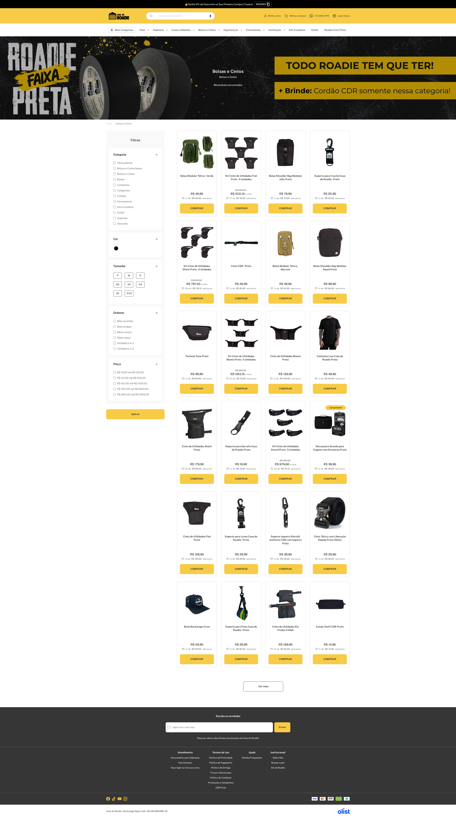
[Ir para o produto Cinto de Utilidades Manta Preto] (285, 333)
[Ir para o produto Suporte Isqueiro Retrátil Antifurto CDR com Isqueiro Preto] (285, 513)
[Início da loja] (119, 16)
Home (110, 123)
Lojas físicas (343, 16)
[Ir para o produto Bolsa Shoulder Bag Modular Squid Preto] (330, 242)
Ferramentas (253, 30)
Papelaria (158, 30)
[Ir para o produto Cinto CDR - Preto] (241, 242)
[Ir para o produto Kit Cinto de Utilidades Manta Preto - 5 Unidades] (241, 333)
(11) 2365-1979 (321, 16)
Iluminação (274, 30)
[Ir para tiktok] (114, 799)
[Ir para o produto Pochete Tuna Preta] (197, 333)
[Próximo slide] (213, 154)
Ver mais (263, 686)
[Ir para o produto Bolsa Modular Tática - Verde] (197, 152)
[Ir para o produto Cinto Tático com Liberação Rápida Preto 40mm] (330, 513)
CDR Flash (221, 787)
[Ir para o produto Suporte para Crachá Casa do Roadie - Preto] (330, 152)
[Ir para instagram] (125, 799)
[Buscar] (151, 15)
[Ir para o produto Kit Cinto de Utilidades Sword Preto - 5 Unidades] (285, 423)
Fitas (142, 30)
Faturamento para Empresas (185, 758)
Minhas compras (298, 16)
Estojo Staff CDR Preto (330, 626)
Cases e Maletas (181, 30)
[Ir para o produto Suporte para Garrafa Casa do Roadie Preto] (241, 423)
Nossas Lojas (277, 763)
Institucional (278, 752)
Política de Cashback (220, 777)
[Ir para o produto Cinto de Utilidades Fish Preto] (197, 513)
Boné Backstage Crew (197, 626)
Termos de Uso (220, 752)
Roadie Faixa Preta (335, 30)
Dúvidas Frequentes (252, 758)
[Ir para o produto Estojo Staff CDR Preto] (330, 603)
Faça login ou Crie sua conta (185, 768)
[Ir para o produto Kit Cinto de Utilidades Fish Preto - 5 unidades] (241, 152)
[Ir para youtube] (119, 799)
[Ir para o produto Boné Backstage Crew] (197, 603)
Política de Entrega (220, 768)
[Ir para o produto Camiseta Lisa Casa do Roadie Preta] (330, 333)
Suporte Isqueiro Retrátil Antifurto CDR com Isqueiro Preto (285, 540)
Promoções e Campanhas (221, 782)
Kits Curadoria (297, 30)
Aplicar (135, 414)
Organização (231, 30)
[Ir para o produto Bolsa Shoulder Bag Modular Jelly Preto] (285, 152)
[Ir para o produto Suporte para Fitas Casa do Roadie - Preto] (241, 603)
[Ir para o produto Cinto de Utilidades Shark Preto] (197, 423)
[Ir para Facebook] (108, 799)
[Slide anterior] (181, 154)
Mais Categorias (124, 30)
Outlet (314, 30)
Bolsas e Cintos (207, 30)
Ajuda (252, 752)
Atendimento (185, 752)
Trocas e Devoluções (220, 772)
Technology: (330, 811)
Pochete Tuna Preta (196, 356)
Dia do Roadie (278, 768)
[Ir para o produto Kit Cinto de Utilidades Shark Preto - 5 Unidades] (197, 242)
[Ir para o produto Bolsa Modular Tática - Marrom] (285, 242)
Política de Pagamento (220, 763)
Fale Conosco (185, 763)
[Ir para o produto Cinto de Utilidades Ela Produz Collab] (285, 603)
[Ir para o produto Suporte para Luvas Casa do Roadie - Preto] (241, 513)
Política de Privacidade (220, 758)
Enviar (282, 727)
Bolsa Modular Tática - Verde (196, 175)
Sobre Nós (278, 758)
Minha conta (274, 16)
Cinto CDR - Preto (241, 266)
